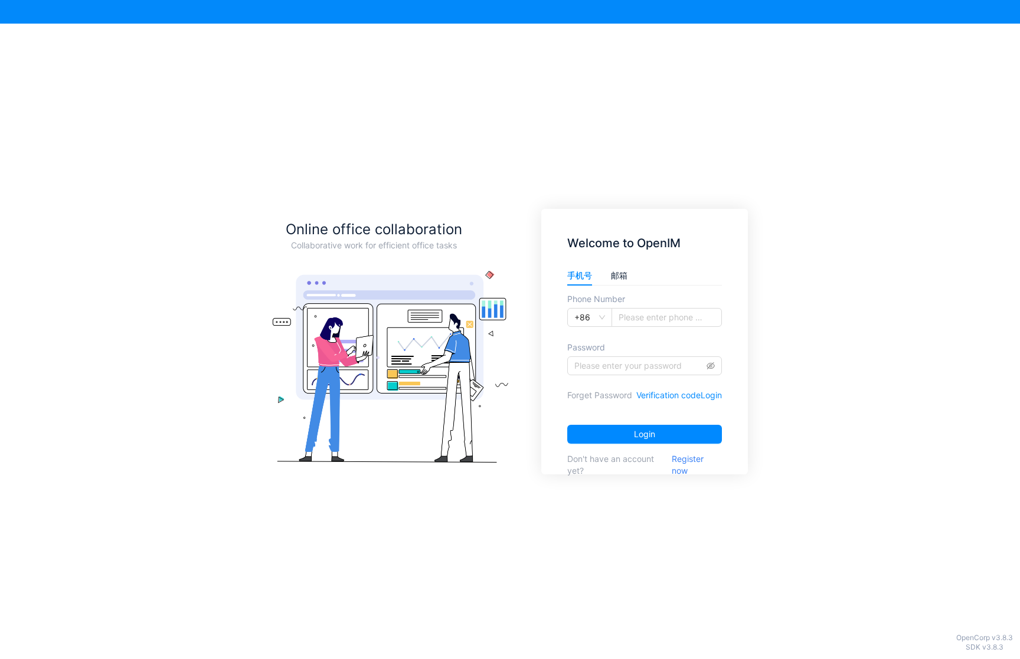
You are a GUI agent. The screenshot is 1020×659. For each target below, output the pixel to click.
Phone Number (596, 299)
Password (586, 347)
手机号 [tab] (579, 275)
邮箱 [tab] (619, 275)
